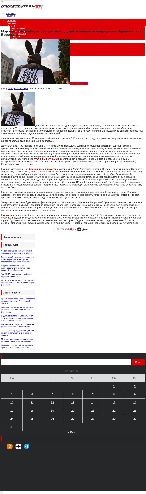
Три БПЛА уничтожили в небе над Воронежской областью (16, 275)
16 (134, 402)
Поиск (6, 356)
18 (32, 410)
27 (72, 418)
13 (72, 402)
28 (92, 418)
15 (114, 402)
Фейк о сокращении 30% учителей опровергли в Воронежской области (17, 252)
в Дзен (81, 229)
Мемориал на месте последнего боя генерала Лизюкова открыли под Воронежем (17, 309)
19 (52, 410)
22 (114, 410)
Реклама (10, 16)
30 (134, 418)
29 (114, 418)
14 (92, 402)
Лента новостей (79, 84)
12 (52, 402)
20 (72, 410)
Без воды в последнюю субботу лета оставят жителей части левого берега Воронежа (18, 282)
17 (11, 410)
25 (32, 418)
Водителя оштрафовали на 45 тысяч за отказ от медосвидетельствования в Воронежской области (17, 318)
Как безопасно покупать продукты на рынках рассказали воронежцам (17, 325)
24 (11, 418)
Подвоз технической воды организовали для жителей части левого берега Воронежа (16, 267)
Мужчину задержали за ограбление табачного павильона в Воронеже (17, 340)
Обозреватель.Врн (18, 88)
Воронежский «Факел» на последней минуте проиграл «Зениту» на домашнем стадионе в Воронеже (17, 259)
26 (52, 418)
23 (134, 410)
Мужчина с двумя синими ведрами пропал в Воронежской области (17, 346)
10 (11, 402)
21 (92, 410)
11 (32, 402)
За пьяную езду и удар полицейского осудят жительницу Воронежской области (17, 332)
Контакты (11, 13)
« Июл (71, 432)
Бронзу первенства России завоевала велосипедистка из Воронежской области (18, 301)
